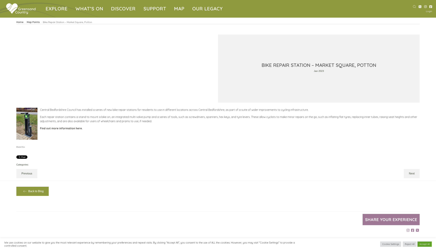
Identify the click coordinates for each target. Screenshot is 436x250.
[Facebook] (430, 6)
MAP (180, 9)
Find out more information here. (61, 128)
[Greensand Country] (21, 9)
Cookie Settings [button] (390, 244)
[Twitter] (420, 6)
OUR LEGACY (207, 9)
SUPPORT (156, 9)
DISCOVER (124, 9)
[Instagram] (425, 6)
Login (429, 11)
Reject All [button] (410, 244)
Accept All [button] (424, 244)
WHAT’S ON (90, 9)
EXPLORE (58, 9)
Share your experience (391, 219)
